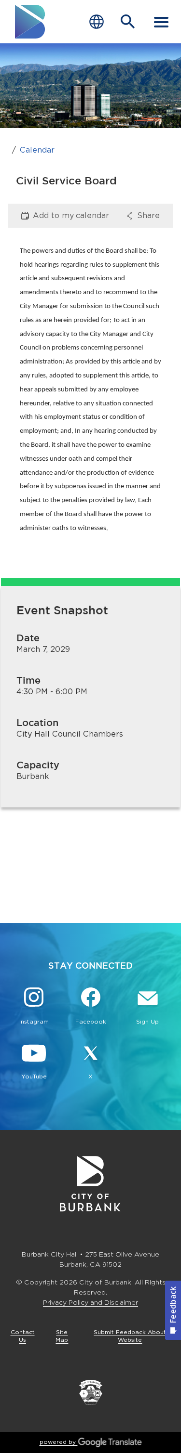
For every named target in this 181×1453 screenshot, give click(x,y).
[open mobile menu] (161, 22)
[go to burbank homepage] (30, 22)
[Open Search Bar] (128, 22)
